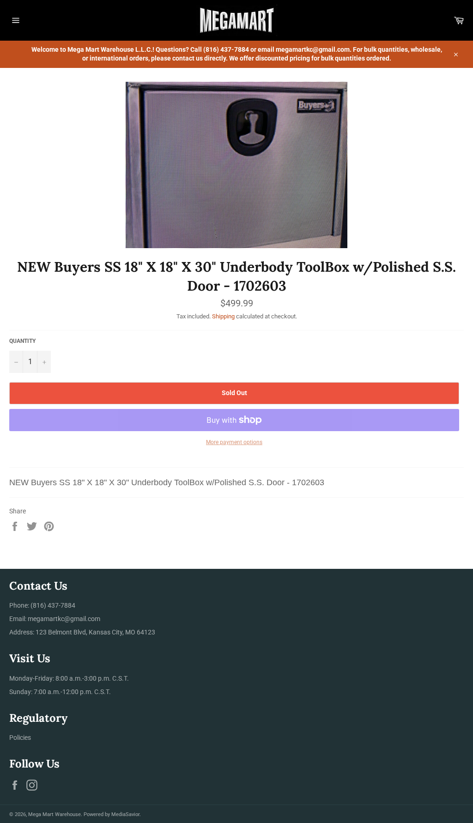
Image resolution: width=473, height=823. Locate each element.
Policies (20, 737)
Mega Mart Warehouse (54, 814)
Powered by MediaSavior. (112, 814)
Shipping (223, 316)
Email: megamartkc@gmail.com (54, 618)
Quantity (22, 341)
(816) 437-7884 (52, 605)
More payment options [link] (234, 442)
